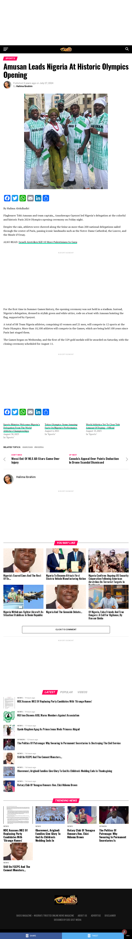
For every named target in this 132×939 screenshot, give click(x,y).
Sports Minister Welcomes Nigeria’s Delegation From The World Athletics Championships (21, 427)
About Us (82, 915)
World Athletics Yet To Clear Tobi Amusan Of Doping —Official (103, 426)
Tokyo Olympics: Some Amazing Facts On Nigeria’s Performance (61, 426)
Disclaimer (110, 915)
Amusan (28, 447)
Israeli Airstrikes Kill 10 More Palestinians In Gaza (48, 242)
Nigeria (40, 447)
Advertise (96, 915)
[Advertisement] (66, 22)
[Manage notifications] (124, 931)
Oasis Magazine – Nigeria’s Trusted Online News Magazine (45, 915)
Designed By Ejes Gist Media (67, 919)
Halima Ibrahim (24, 86)
